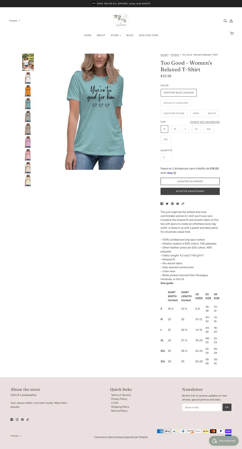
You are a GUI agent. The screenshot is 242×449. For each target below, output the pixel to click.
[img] (225, 20)
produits (175, 55)
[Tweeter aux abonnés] (167, 203)
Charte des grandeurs (205, 122)
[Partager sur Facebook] (161, 203)
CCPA (114, 402)
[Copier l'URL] (183, 203)
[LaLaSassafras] (121, 27)
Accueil (164, 55)
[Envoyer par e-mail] (177, 203)
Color (165, 85)
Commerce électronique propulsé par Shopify (121, 437)
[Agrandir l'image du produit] (97, 112)
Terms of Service (121, 395)
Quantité (166, 150)
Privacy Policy (119, 398)
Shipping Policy (120, 406)
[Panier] (232, 34)
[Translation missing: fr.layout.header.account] (231, 20)
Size (163, 122)
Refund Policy (119, 410)
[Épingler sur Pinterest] (172, 203)
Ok (227, 407)
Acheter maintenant (190, 191)
